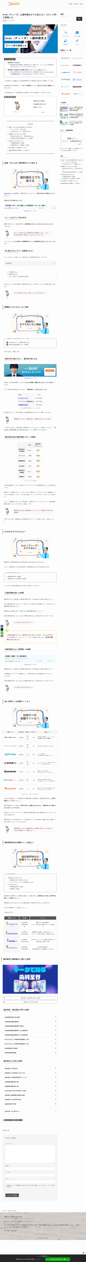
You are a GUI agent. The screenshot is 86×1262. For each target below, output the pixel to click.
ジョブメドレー (12, 947)
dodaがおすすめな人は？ (16, 141)
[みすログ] (14, 3)
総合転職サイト (18, 1120)
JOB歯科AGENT (15, 74)
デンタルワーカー (49, 72)
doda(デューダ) (17, 80)
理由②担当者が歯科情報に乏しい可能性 (22, 138)
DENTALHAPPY (13, 933)
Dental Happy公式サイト (57, 1259)
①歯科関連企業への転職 (17, 143)
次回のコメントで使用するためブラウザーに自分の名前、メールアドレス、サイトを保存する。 (30, 1186)
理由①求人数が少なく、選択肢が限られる (22, 136)
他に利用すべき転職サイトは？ (18, 147)
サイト (7, 1179)
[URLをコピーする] (2, 636)
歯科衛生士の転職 (9, 1120)
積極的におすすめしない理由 (17, 134)
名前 (7, 1166)
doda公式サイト (8, 193)
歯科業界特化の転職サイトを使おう (19, 150)
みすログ (13, 1230)
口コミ (65, 150)
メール (8, 1172)
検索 (79, 18)
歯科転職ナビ (13, 941)
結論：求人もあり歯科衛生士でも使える (20, 127)
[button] (2, 626)
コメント (8, 1143)
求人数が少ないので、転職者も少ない (21, 131)
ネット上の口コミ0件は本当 (18, 129)
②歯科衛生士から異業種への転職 (20, 145)
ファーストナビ (26, 74)
